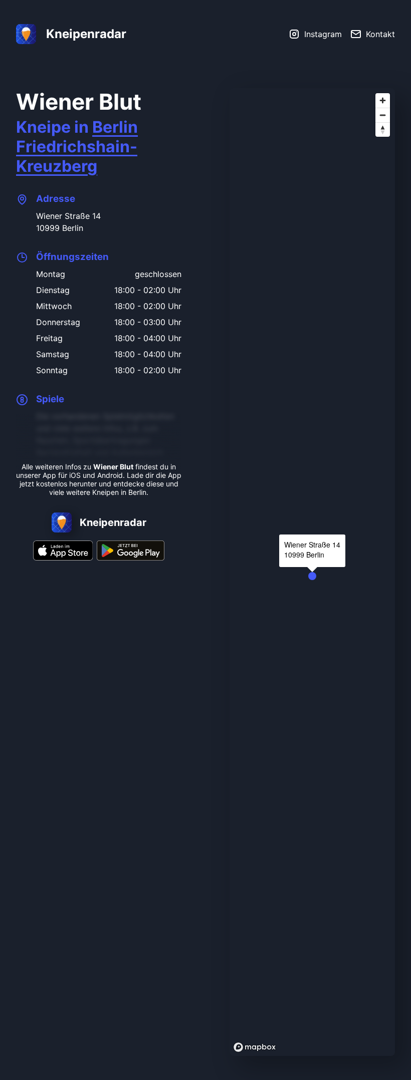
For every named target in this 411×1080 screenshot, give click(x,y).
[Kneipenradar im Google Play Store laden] (130, 558)
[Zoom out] (382, 115)
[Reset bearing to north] (382, 129)
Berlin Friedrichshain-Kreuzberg (77, 146)
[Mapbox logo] (255, 1047)
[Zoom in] (382, 100)
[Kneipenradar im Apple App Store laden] (63, 558)
